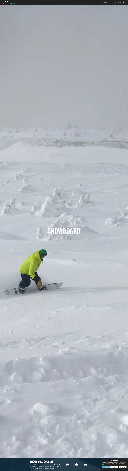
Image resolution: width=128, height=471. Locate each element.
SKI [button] (99, 2)
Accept (106, 467)
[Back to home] (5, 2)
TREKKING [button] (105, 2)
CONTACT (116, 2)
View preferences (122, 467)
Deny (114, 467)
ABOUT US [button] (112, 2)
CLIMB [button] (102, 2)
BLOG (109, 2)
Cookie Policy (114, 469)
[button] (125, 2)
